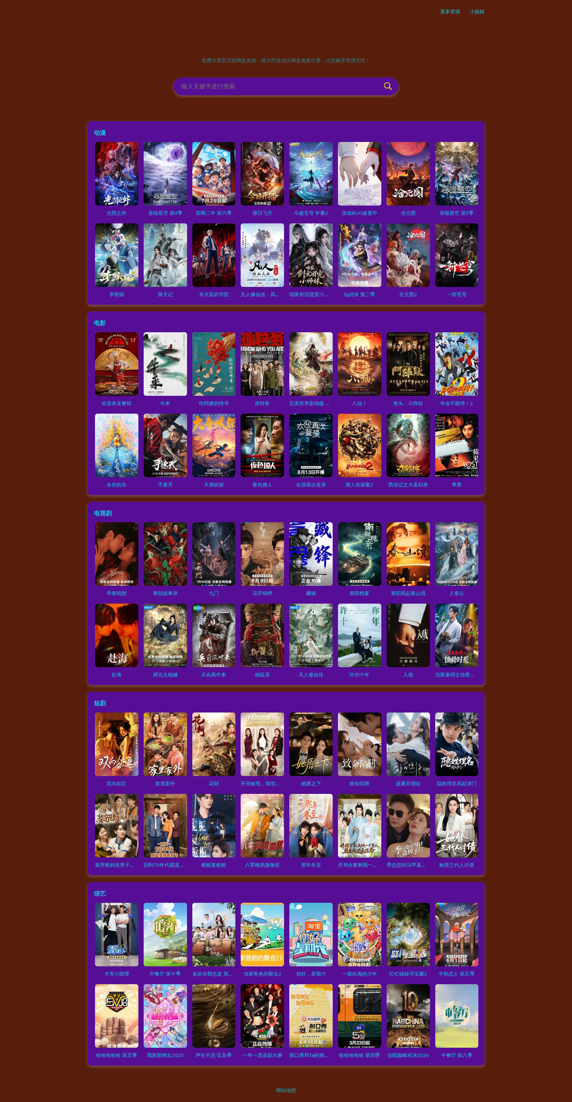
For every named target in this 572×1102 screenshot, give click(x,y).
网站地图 (286, 1090)
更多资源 (450, 11)
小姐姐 (477, 11)
